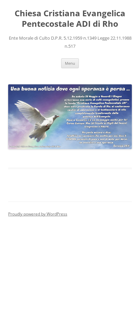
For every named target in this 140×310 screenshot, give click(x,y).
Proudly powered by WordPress (37, 214)
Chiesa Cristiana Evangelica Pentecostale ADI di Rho (70, 18)
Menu (70, 63)
